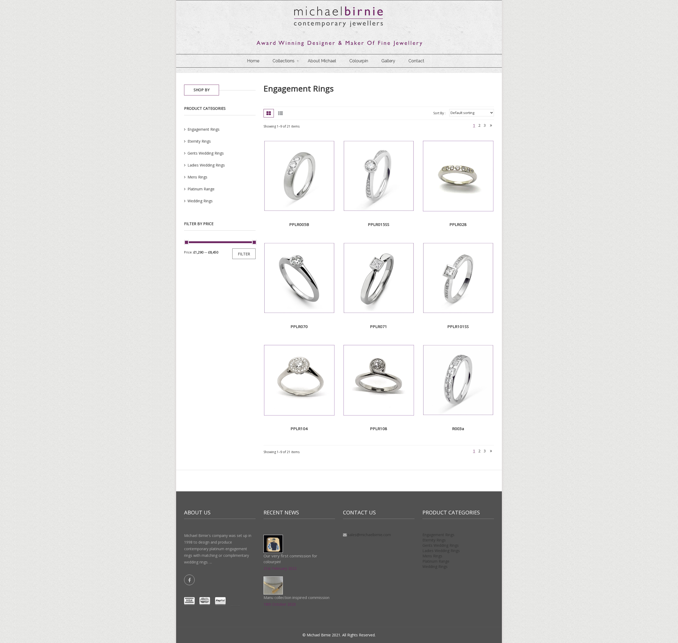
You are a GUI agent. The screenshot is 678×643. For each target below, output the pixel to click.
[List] (280, 113)
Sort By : (439, 113)
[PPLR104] (299, 379)
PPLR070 (299, 326)
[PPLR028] (458, 175)
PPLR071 (378, 326)
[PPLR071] (379, 277)
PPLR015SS (378, 224)
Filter (244, 253)
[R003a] (458, 379)
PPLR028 (458, 224)
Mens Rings (432, 555)
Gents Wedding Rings (440, 545)
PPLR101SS (458, 326)
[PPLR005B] (299, 175)
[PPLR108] (379, 379)
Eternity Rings (434, 540)
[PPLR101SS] (458, 277)
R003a (458, 428)
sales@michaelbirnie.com (369, 534)
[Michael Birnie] (339, 26)
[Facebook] (189, 580)
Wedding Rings (435, 566)
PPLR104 (299, 428)
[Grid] (269, 113)
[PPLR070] (299, 277)
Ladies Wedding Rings (441, 550)
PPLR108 (378, 428)
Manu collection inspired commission (296, 597)
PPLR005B (299, 224)
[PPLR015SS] (379, 175)
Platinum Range (435, 561)
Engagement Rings (299, 88)
